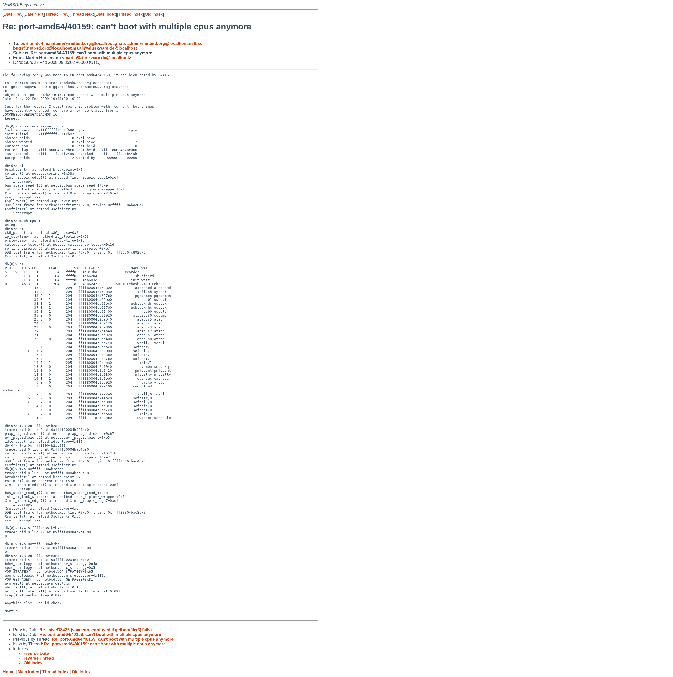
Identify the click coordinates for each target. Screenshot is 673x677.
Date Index (106, 14)
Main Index (28, 672)
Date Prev (13, 14)
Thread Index (130, 14)
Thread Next (82, 14)
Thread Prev (56, 14)
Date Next (33, 14)
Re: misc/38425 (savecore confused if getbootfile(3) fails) (95, 630)
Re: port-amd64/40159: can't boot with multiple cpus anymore (100, 634)
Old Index (154, 14)
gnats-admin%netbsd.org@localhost (151, 43)
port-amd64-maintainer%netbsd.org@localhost (67, 43)
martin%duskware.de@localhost (105, 48)
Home (8, 672)
